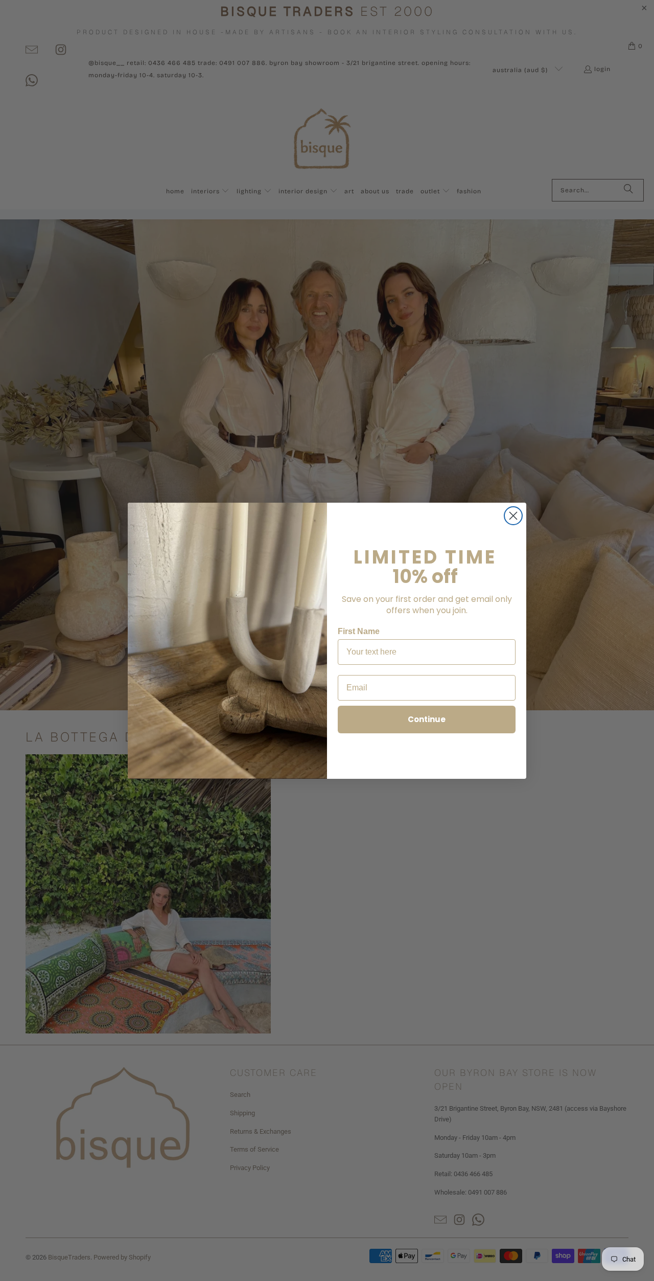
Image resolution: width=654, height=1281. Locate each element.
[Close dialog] (513, 516)
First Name (359, 631)
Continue (427, 719)
